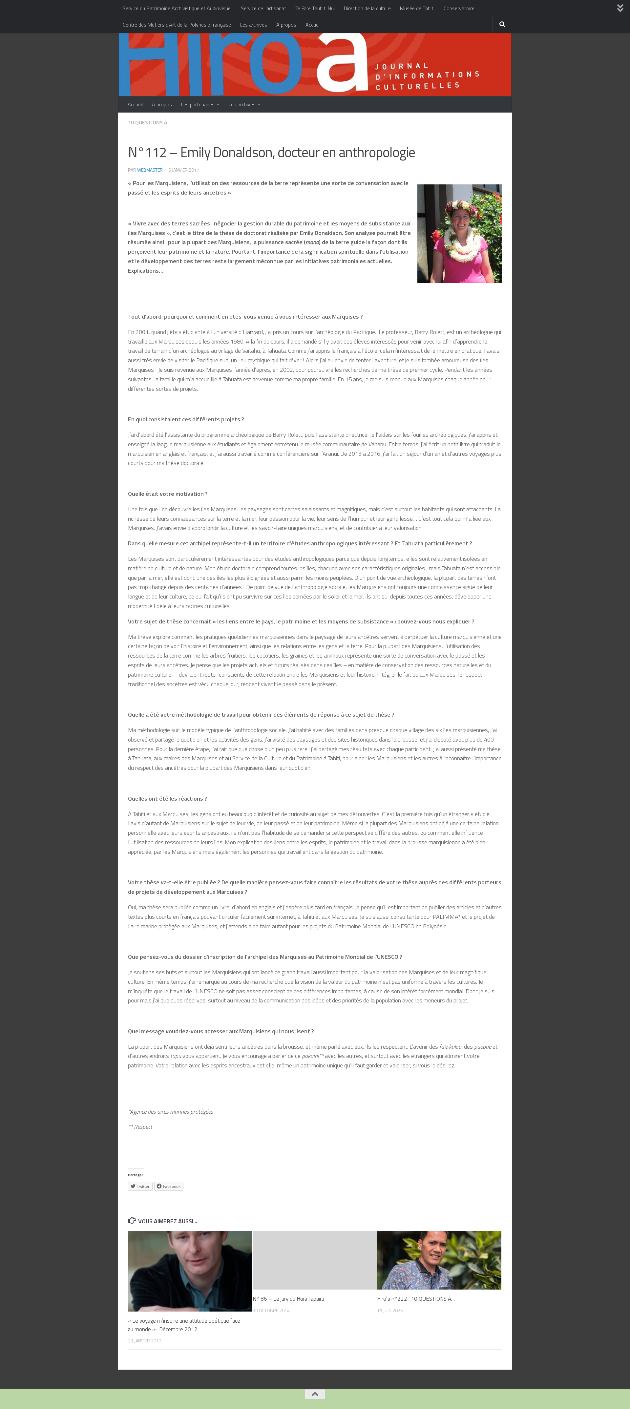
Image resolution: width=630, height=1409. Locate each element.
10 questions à (147, 122)
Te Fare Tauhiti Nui (315, 8)
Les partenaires (198, 104)
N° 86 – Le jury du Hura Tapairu (288, 1298)
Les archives (253, 25)
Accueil (313, 25)
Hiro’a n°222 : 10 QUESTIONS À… (416, 1298)
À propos (286, 25)
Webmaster (150, 169)
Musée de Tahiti (417, 8)
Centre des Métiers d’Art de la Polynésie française (177, 25)
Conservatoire (459, 8)
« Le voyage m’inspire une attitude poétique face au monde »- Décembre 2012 (184, 1325)
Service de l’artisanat (263, 8)
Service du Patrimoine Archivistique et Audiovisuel (177, 8)
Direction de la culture (367, 8)
